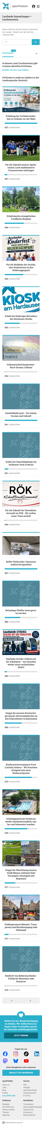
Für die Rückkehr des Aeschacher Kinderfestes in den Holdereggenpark (21, 267)
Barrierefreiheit (29, 1115)
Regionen (6, 1115)
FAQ (25, 1085)
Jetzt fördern (21, 1035)
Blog (4, 1090)
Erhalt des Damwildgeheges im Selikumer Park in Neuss (21, 463)
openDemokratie (30, 1090)
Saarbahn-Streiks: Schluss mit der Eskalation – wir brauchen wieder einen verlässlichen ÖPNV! (21, 663)
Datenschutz (28, 1110)
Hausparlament (29, 1093)
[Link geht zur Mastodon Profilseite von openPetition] (5, 1061)
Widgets (26, 1087)
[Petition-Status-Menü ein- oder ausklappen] (36, 53)
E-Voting (26, 1095)
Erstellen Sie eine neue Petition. (15, 70)
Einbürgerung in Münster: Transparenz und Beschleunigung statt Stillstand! (21, 927)
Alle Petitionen (8, 1107)
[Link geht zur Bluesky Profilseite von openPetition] (15, 1061)
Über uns (6, 1085)
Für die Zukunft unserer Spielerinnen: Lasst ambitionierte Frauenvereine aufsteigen (21, 167)
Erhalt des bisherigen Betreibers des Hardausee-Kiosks (21, 317)
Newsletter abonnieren (21, 1073)
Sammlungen (8, 52)
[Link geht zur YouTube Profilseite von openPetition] (26, 1061)
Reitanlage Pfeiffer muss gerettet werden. (21, 612)
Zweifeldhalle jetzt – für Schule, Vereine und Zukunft (21, 414)
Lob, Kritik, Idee (9, 1095)
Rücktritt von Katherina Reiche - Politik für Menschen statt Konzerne (21, 978)
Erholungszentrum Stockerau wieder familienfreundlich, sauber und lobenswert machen (21, 821)
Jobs (4, 1087)
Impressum (28, 1112)
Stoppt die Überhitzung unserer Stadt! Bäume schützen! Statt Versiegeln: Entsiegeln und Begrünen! (21, 874)
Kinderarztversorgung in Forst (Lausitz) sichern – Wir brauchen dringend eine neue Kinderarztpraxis (21, 768)
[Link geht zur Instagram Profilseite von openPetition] (15, 1054)
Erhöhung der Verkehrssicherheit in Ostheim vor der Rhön (21, 117)
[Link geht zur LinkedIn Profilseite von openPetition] (36, 1054)
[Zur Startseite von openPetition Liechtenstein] (15, 6)
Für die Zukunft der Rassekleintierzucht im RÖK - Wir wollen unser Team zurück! (21, 513)
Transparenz (28, 1104)
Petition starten (8, 1110)
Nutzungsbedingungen (32, 1107)
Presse (5, 1093)
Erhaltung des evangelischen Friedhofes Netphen (21, 217)
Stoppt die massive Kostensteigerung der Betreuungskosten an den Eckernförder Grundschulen (21, 716)
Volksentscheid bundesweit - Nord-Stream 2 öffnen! (21, 366)
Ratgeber (6, 1104)
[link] (38, 6)
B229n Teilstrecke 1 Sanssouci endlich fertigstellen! (21, 563)
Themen (5, 1112)
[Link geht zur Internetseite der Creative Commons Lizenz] (3, 1122)
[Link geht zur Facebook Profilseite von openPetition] (5, 1054)
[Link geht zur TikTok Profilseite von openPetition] (26, 1054)
